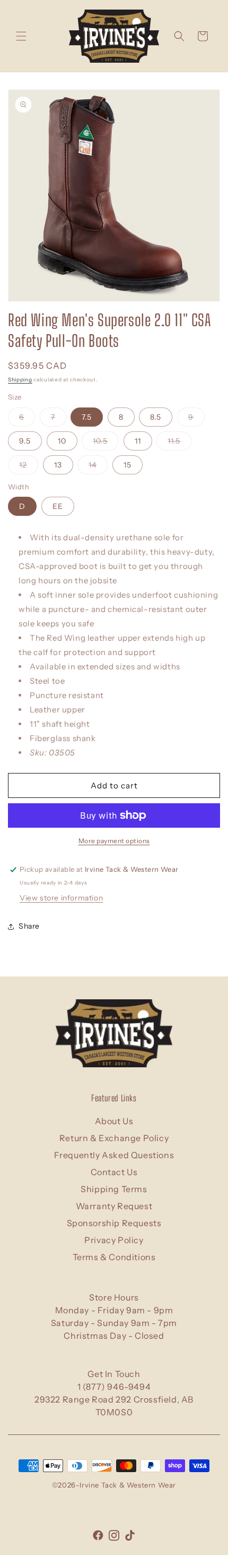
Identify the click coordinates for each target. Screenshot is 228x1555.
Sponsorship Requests (114, 1223)
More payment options (114, 841)
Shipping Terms (114, 1189)
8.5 (155, 417)
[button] (21, 36)
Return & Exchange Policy (114, 1138)
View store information (61, 898)
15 (127, 465)
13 (58, 465)
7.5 (87, 417)
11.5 (179, 443)
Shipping (20, 379)
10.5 (106, 443)
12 (28, 467)
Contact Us (114, 1172)
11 (138, 441)
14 (98, 467)
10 (62, 441)
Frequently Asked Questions (114, 1155)
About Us (114, 1121)
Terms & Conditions (114, 1257)
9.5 (25, 441)
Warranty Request (114, 1206)
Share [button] (29, 926)
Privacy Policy (113, 1240)
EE (57, 506)
